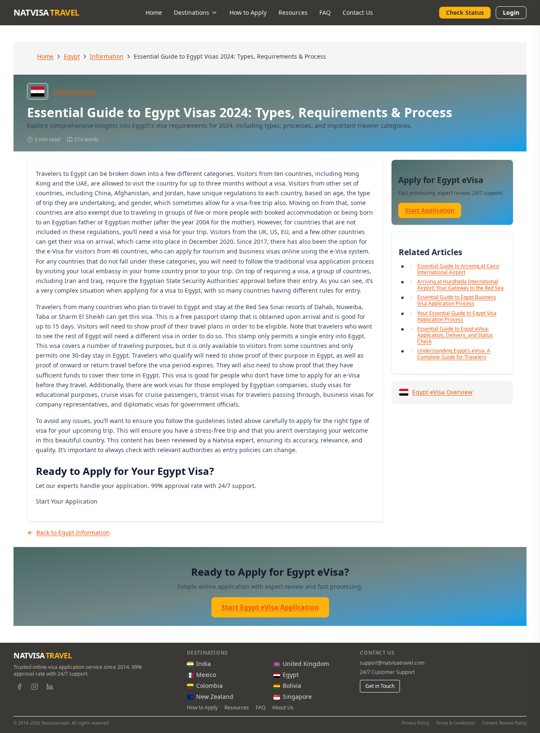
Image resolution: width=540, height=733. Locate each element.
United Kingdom (306, 664)
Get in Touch (379, 686)
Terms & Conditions (455, 723)
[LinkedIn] (50, 687)
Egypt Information (74, 91)
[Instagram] (34, 687)
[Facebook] (19, 687)
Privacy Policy (415, 723)
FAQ (325, 12)
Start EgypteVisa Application (270, 607)
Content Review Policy (504, 723)
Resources (293, 12)
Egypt (72, 56)
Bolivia (292, 686)
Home (154, 12)
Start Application (429, 210)
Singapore (297, 697)
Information (107, 56)
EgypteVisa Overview (442, 392)
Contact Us (358, 12)
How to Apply (248, 12)
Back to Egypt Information (73, 532)
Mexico (206, 675)
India (203, 664)
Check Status (465, 12)
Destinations (191, 12)
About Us (283, 707)
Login (511, 12)
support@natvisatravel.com (392, 663)
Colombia (209, 686)
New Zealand (214, 697)
